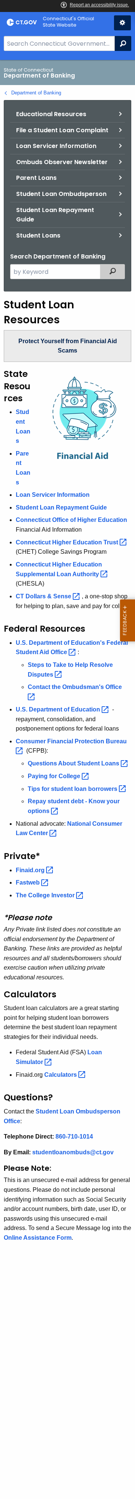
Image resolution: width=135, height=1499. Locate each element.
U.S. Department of (59, 709)
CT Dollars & (44, 596)
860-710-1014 (74, 1136)
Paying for (55, 776)
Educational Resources (51, 114)
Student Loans (38, 235)
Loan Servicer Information (56, 146)
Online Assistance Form (38, 1237)
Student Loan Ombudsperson (61, 194)
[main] (67, 779)
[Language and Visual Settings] (122, 22)
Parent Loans (36, 177)
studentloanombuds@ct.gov (73, 1152)
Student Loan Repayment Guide (55, 215)
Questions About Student (74, 763)
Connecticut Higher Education (68, 542)
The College (46, 895)
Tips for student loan (73, 789)
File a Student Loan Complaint (62, 130)
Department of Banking (36, 93)
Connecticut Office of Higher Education (71, 520)
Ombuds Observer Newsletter (62, 162)
